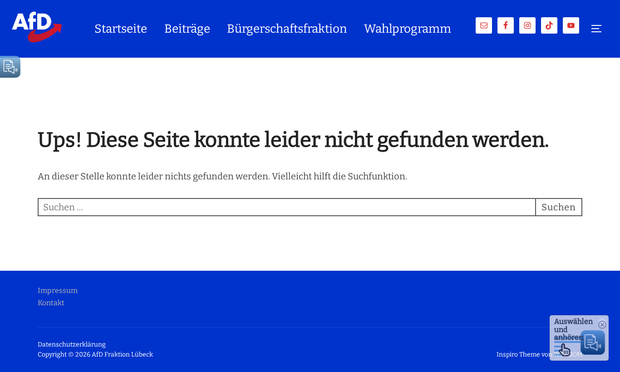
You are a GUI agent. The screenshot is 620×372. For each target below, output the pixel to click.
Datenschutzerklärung (72, 344)
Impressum (58, 290)
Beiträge (187, 29)
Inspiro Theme (518, 354)
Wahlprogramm (407, 29)
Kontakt (51, 302)
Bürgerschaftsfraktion (287, 29)
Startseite (120, 29)
